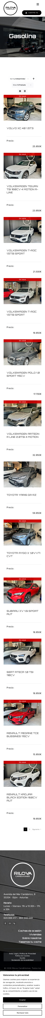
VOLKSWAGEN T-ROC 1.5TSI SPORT (22, 252)
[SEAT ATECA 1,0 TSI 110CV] (22, 653)
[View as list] (25, 91)
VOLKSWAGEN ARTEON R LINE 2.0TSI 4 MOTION (23, 435)
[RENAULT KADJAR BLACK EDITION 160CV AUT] (22, 775)
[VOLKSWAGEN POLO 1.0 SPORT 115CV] (22, 353)
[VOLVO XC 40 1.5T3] (22, 109)
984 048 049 (26, 918)
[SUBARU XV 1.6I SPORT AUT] (22, 592)
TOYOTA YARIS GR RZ (21, 494)
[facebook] (5, 923)
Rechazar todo (22, 1013)
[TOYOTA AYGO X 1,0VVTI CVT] (22, 533)
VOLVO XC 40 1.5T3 (20, 128)
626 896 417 (10, 918)
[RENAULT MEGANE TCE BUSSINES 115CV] (22, 714)
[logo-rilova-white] (23, 863)
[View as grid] (20, 91)
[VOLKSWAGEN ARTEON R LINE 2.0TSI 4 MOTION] (22, 414)
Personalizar (22, 1006)
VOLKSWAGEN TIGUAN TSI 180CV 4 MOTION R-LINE (22, 189)
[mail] (10, 923)
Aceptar (22, 1000)
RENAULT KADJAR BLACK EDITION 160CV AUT (22, 797)
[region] (22, 994)
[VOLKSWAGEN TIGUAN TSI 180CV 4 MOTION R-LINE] (22, 167)
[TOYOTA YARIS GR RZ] (22, 475)
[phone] (14, 923)
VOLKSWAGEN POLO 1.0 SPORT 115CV (23, 374)
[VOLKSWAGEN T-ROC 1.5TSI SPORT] (22, 231)
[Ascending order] (33, 79)
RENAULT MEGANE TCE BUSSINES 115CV (23, 735)
